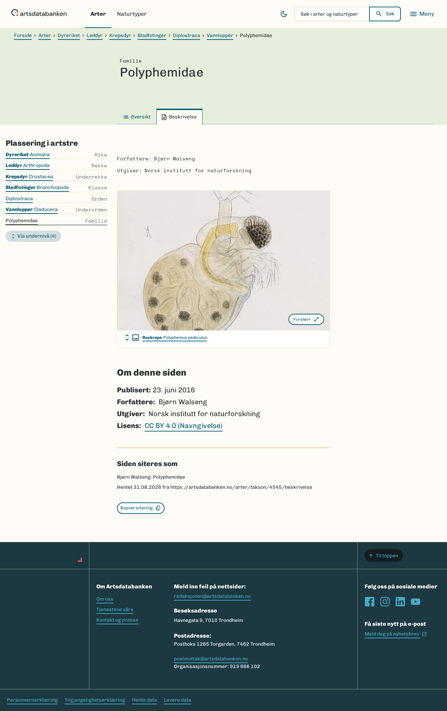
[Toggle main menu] (422, 14)
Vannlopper (220, 35)
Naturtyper (132, 13)
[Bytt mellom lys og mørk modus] (284, 14)
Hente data (144, 700)
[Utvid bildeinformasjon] (132, 337)
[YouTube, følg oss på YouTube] (415, 602)
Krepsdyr (120, 35)
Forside (23, 35)
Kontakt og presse (117, 620)
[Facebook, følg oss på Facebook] (369, 602)
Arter (98, 13)
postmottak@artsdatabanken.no (211, 659)
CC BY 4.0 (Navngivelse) (183, 425)
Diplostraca (186, 35)
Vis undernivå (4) (36, 236)
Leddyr (95, 35)
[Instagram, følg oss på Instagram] (385, 602)
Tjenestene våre (114, 609)
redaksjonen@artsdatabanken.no (212, 596)
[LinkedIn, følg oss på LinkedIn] (400, 602)
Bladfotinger (152, 35)
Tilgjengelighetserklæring (95, 700)
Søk (390, 14)
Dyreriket (69, 35)
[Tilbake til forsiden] (39, 14)
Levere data (177, 700)
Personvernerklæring (32, 700)
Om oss (104, 599)
